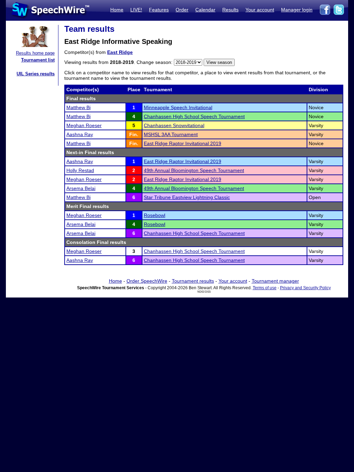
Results (230, 9)
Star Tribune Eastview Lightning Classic (187, 197)
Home (116, 9)
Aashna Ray (79, 134)
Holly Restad (80, 170)
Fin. (133, 134)
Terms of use (265, 287)
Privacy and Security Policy (305, 287)
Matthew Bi (78, 107)
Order (182, 9)
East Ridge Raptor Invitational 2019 (182, 143)
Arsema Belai (80, 188)
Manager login (297, 9)
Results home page (35, 53)
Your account (259, 9)
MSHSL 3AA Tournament (171, 134)
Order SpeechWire (147, 281)
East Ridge (120, 52)
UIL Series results (36, 73)
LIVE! (136, 9)
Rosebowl (154, 215)
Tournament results (193, 281)
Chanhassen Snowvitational (174, 125)
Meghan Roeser (84, 125)
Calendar (205, 9)
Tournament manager (275, 281)
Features (159, 9)
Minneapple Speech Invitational (178, 107)
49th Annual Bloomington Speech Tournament (194, 170)
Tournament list (38, 60)
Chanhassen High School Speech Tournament (194, 116)
